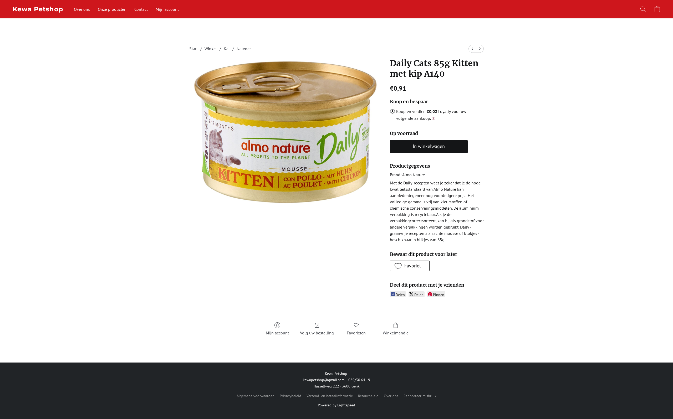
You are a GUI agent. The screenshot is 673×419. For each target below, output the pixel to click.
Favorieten (356, 332)
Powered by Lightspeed (336, 405)
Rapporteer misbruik (420, 396)
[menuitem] (472, 49)
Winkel (211, 48)
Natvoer (244, 48)
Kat (227, 48)
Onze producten (112, 9)
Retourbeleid (368, 396)
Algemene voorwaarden (255, 396)
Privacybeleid (290, 396)
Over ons (82, 9)
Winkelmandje (396, 332)
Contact (141, 9)
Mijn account (167, 9)
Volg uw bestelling (317, 332)
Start (193, 48)
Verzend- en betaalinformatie (330, 396)
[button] (38, 9)
